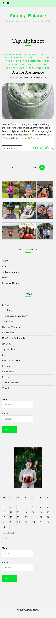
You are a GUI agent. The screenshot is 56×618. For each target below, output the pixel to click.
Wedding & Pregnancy (16, 316)
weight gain (26, 68)
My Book (6, 344)
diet (41, 58)
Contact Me (7, 321)
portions (11, 68)
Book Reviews (12, 382)
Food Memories (32, 61)
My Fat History (9, 349)
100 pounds (10, 54)
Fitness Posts (8, 332)
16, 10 (4, 266)
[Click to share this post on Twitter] (41, 148)
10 (35, 167)
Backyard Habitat (10, 283)
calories (46, 54)
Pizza (24, 65)
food (49, 58)
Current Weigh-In (11, 327)
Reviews (6, 377)
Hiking (8, 310)
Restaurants (8, 371)
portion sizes (37, 65)
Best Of (5, 305)
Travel (5, 388)
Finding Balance (28, 15)
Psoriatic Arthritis (11, 360)
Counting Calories (13, 58)
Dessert (32, 58)
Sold (4, 277)
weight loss (43, 68)
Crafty (5, 261)
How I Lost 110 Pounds (13, 338)
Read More (10, 148)
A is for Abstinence (28, 72)
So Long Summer (11, 272)
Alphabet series (28, 54)
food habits (13, 61)
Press (4, 355)
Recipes (6, 366)
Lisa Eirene (23, 78)
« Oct (4, 538)
